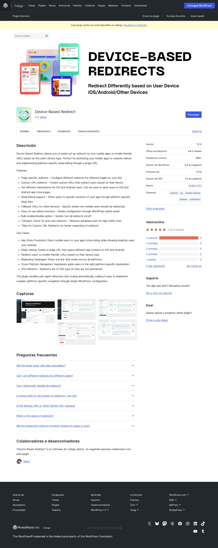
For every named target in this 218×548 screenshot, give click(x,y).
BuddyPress (177, 510)
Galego (46, 527)
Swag (134, 510)
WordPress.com (179, 494)
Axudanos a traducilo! (135, 25)
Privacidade (19, 510)
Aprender (96, 494)
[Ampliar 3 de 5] (91, 326)
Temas (55, 500)
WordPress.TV (100, 510)
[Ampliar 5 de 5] (132, 323)
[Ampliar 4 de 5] (132, 303)
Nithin (43, 117)
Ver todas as (194, 266)
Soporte (197, 131)
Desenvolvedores (100, 505)
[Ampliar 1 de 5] (50, 303)
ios (181, 193)
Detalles (24, 131)
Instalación (64, 131)
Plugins (55, 505)
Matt (173, 500)
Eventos (134, 500)
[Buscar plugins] (46, 36)
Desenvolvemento (88, 131)
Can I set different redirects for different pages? (44, 375)
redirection (195, 199)
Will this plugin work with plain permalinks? (40, 365)
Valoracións (43, 131)
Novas (16, 500)
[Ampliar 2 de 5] (91, 303)
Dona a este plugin (157, 320)
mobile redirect (193, 193)
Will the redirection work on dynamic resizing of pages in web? (53, 425)
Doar (134, 505)
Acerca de (18, 494)
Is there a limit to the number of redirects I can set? (46, 395)
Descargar (193, 114)
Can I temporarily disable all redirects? (38, 385)
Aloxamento (19, 505)
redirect (183, 199)
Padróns (56, 510)
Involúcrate (136, 494)
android (174, 193)
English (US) (195, 185)
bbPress (175, 505)
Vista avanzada (155, 208)
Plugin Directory (21, 16)
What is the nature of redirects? (35, 415)
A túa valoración (155, 266)
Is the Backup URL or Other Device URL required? (45, 405)
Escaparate (58, 494)
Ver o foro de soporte (159, 293)
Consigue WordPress (199, 5)
